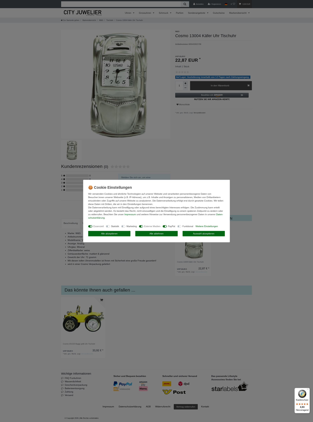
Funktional (187, 226)
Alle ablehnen (156, 233)
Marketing (132, 226)
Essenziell (98, 226)
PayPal (171, 226)
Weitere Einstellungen (206, 226)
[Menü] (308, 390)
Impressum (130, 214)
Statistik (115, 226)
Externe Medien (152, 226)
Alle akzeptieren (109, 233)
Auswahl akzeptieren (203, 233)
